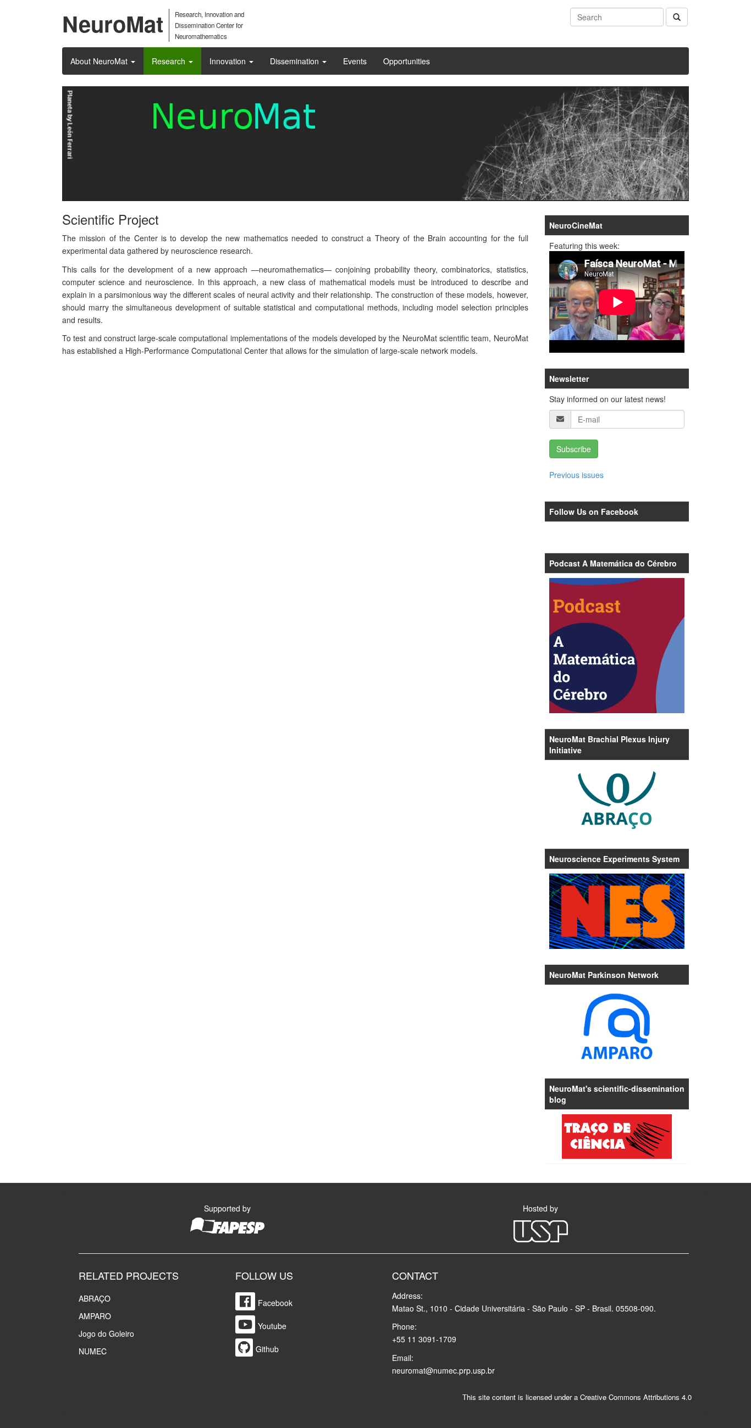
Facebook (275, 1302)
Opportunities (406, 60)
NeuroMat (112, 23)
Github (267, 1348)
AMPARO (95, 1315)
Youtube (272, 1325)
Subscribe (573, 448)
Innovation (228, 60)
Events (355, 60)
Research (169, 60)
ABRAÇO (95, 1298)
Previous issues (576, 474)
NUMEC (93, 1351)
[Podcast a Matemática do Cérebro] (617, 646)
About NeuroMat (100, 60)
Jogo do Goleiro (106, 1333)
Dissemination (295, 60)
